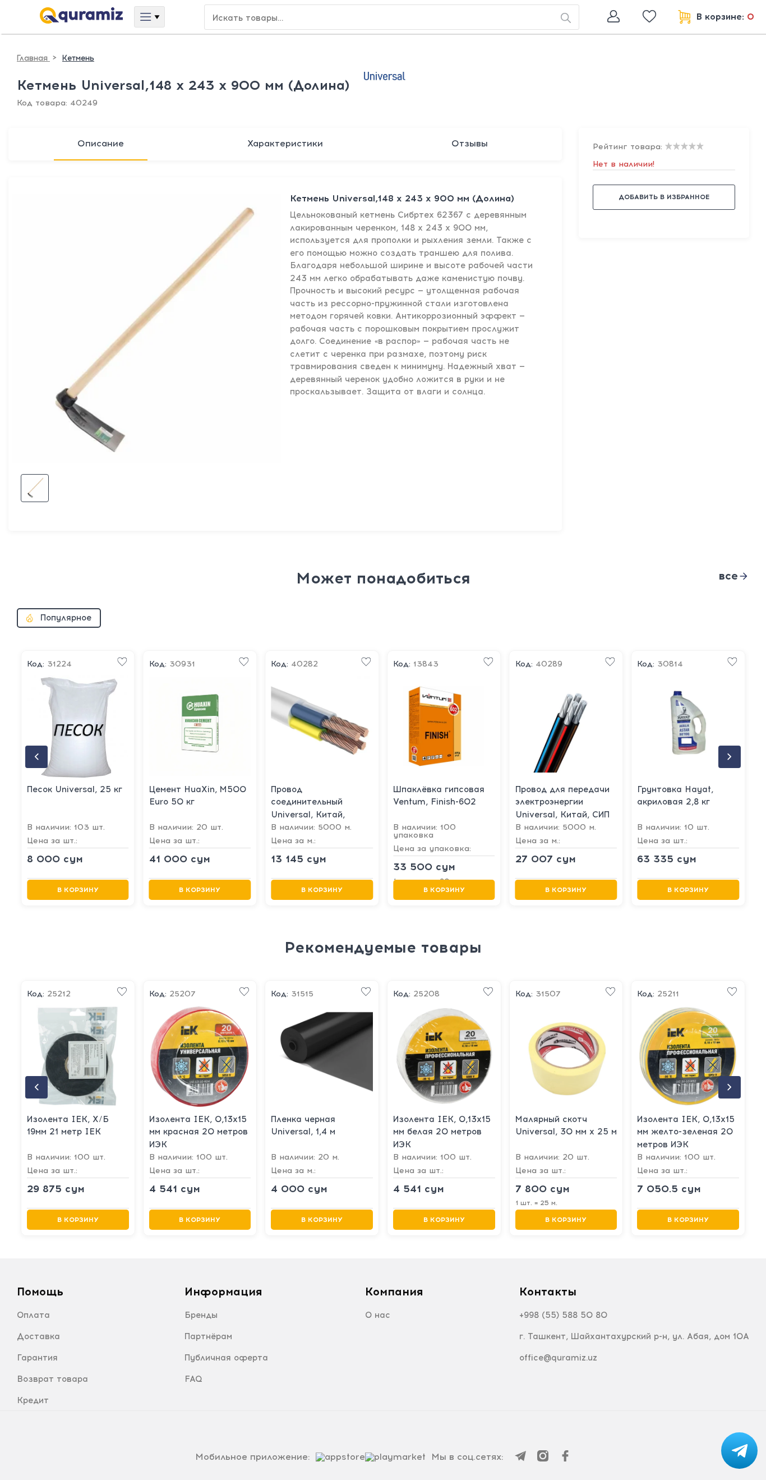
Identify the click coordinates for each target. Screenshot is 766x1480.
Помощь (40, 1291)
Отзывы (469, 143)
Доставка (38, 1336)
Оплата (33, 1315)
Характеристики (285, 143)
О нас (377, 1315)
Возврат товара (52, 1379)
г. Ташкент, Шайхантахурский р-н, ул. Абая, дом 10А (634, 1336)
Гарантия (37, 1358)
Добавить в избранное (664, 197)
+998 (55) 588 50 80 (563, 1315)
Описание (100, 143)
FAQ (193, 1379)
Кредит (33, 1400)
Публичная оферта (226, 1358)
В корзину (78, 889)
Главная (33, 58)
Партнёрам (208, 1336)
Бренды (201, 1315)
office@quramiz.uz (558, 1358)
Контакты (547, 1291)
